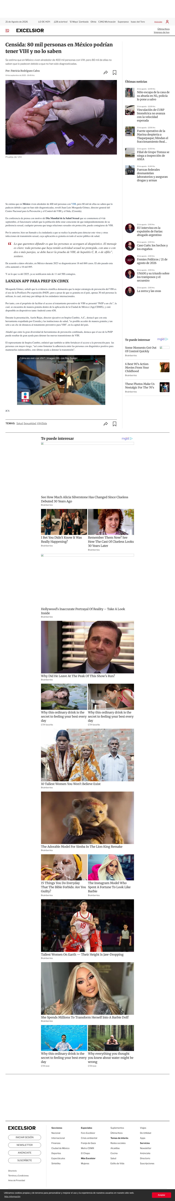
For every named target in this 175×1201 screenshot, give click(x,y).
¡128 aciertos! (60, 21)
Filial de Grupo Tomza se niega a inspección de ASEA (153, 155)
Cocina (114, 1153)
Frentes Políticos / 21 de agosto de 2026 (152, 261)
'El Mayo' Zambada (79, 21)
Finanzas (55, 1143)
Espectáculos (58, 1158)
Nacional (55, 1133)
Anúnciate (158, 22)
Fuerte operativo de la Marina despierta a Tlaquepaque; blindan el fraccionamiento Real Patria (152, 136)
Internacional (58, 1138)
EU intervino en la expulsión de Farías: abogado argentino (150, 231)
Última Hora (164, 29)
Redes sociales (118, 1143)
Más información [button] (12, 1197)
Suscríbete (24, 1160)
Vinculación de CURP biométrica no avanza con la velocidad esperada (151, 115)
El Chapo (85, 1153)
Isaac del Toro (138, 21)
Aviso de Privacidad (16, 1180)
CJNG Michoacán (107, 21)
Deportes (56, 1153)
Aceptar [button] (161, 1195)
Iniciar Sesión (25, 1137)
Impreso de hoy (162, 32)
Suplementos (117, 1128)
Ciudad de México (60, 1148)
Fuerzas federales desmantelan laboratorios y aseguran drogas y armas (152, 175)
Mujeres (85, 1163)
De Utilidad (145, 1133)
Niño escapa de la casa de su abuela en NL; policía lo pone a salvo (153, 96)
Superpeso (123, 21)
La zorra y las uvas (149, 291)
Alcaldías (115, 1148)
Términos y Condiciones (18, 1176)
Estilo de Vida (117, 1163)
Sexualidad (30, 423)
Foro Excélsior (88, 1133)
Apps (142, 1138)
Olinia (93, 21)
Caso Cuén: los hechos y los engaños (152, 247)
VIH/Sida (42, 423)
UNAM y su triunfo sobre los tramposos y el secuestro (153, 277)
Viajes (143, 1128)
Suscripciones (147, 1163)
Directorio (12, 1171)
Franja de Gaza (88, 1143)
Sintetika (55, 1163)
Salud (19, 423)
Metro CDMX (87, 1148)
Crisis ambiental (89, 1138)
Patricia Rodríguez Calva (25, 70)
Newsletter (25, 1145)
